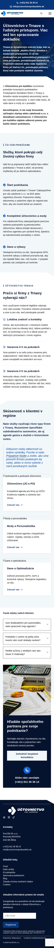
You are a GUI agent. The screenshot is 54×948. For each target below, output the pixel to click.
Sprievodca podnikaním (13, 875)
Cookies (6, 885)
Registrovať (11, 925)
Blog (5, 878)
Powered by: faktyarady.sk (12, 938)
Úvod (5, 866)
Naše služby (8, 869)
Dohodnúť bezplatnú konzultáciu (27, 756)
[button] (41, 13)
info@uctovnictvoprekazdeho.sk (28, 6)
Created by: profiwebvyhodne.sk (35, 938)
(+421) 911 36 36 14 (29, 3)
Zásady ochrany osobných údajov (18, 881)
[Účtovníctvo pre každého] (12, 13)
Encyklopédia (9, 872)
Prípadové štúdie (16, 455)
